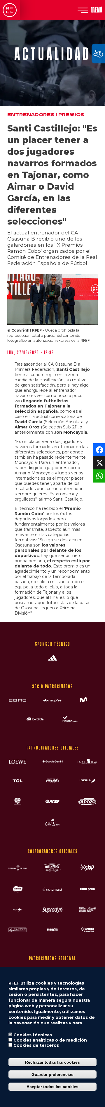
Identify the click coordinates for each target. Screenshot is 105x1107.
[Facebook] (98, 449)
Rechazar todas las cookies (52, 1062)
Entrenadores (31, 115)
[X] (98, 462)
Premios (71, 115)
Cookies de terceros (36, 1045)
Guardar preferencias (53, 1074)
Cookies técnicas (32, 1034)
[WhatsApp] (98, 475)
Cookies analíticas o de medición (50, 1040)
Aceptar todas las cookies (52, 1086)
